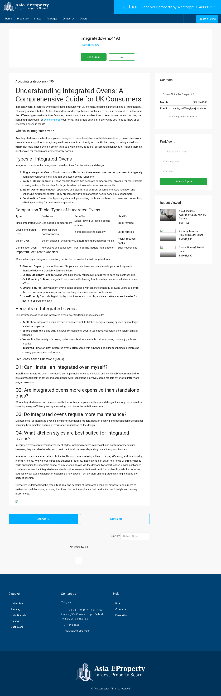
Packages (52, 18)
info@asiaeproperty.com (77, 630)
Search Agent (183, 181)
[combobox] (135, 536)
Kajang (15, 621)
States (37, 18)
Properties (23, 18)
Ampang (15, 609)
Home (8, 18)
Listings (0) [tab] (43, 518)
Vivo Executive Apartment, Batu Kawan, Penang (192, 215)
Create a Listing (207, 19)
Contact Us (69, 18)
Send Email (93, 57)
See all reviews (90, 44)
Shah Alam (17, 627)
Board (118, 603)
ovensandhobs (52, 119)
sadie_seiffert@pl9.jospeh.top (190, 108)
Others (83, 18)
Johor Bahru (18, 603)
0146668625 (205, 7)
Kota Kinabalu (18, 615)
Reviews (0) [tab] (115, 518)
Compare (120, 609)
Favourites (121, 615)
